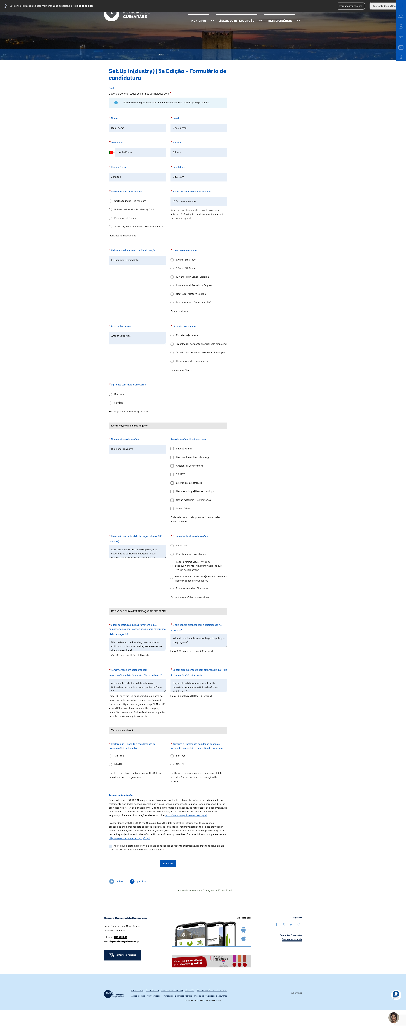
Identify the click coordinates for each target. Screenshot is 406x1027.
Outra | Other (183, 508)
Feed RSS (189, 990)
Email (174, 118)
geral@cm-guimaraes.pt (125, 941)
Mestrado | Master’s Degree (191, 294)
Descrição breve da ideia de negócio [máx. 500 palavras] (135, 538)
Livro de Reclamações (114, 994)
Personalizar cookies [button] (350, 6)
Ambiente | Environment (189, 465)
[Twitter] (284, 924)
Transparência (279, 21)
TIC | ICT (180, 474)
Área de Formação (120, 325)
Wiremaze (296, 993)
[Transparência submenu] (298, 21)
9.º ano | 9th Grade (186, 268)
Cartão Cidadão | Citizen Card (130, 201)
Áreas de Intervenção (237, 21)
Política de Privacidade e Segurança (210, 996)
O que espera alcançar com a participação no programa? (196, 627)
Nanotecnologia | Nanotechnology (195, 491)
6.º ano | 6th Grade (186, 259)
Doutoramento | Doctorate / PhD (193, 302)
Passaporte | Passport (126, 218)
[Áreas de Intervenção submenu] (260, 21)
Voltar (120, 881)
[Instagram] (298, 924)
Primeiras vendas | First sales (192, 588)
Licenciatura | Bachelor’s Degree (194, 285)
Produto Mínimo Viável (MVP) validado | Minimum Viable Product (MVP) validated (201, 578)
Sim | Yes (119, 394)
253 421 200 (120, 937)
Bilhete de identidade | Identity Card (134, 209)
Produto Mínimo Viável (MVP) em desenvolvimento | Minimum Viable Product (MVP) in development (199, 566)
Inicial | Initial (183, 545)
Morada (175, 142)
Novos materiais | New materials (194, 500)
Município (198, 21)
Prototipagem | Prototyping (191, 554)
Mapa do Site (137, 990)
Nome (113, 118)
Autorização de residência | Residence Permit (139, 226)
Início (161, 54)
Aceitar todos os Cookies (386, 6)
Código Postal (117, 167)
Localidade (177, 167)
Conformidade (153, 996)
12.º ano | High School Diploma (192, 277)
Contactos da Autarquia (172, 990)
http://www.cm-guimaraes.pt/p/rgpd (129, 838)
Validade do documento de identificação (132, 250)
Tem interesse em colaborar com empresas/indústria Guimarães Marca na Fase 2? (135, 672)
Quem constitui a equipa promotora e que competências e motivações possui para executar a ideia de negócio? (137, 629)
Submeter (168, 863)
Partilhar (142, 881)
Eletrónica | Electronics (189, 483)
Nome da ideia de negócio (124, 439)
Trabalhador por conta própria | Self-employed (201, 344)
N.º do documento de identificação (190, 191)
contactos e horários (125, 955)
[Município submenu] (212, 21)
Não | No (118, 402)
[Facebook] (276, 924)
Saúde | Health (184, 448)
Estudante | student (187, 335)
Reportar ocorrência (292, 939)
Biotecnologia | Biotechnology (192, 457)
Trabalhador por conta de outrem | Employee (200, 352)
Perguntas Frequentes (291, 935)
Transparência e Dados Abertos (177, 996)
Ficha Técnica (152, 990)
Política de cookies (83, 6)
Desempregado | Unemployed (192, 361)
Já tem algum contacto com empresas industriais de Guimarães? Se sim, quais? (198, 672)
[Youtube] (291, 924)
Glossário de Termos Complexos (212, 990)
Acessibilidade (138, 996)
